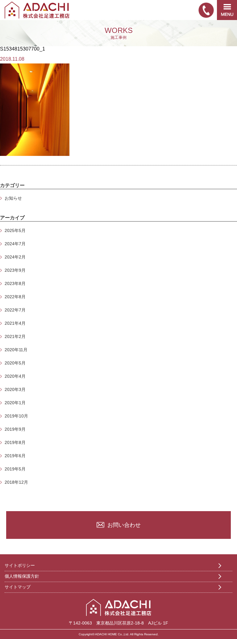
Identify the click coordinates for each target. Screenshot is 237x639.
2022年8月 (15, 296)
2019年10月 (16, 415)
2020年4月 (15, 376)
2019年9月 (15, 429)
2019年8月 (15, 442)
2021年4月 (15, 323)
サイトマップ (18, 586)
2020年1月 (15, 402)
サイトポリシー (20, 565)
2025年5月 (15, 230)
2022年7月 (15, 309)
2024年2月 (15, 256)
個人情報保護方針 (22, 576)
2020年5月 (15, 362)
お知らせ (13, 198)
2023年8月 (15, 283)
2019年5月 (15, 468)
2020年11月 (16, 349)
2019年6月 (15, 455)
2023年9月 (15, 270)
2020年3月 (15, 389)
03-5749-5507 (206, 10)
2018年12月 (16, 482)
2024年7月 (15, 243)
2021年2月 (15, 336)
